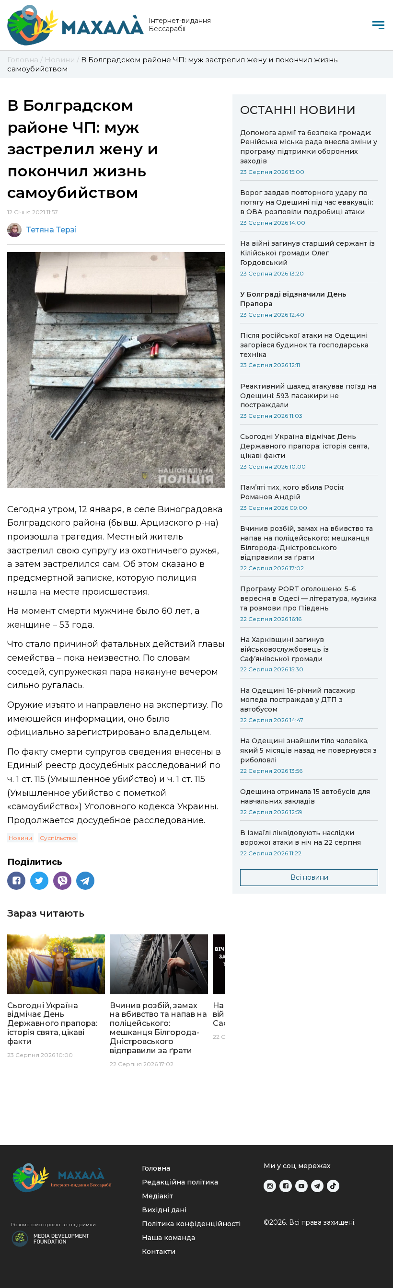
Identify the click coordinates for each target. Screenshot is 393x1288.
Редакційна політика (180, 1182)
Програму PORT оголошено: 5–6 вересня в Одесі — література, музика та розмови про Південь (308, 598)
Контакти (158, 1251)
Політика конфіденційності (191, 1223)
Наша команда (168, 1237)
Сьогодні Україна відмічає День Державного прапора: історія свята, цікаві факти (304, 446)
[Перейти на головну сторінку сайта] (75, 25)
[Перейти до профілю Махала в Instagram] (270, 1186)
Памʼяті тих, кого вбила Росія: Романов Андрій (292, 492)
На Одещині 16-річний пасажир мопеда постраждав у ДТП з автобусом (298, 700)
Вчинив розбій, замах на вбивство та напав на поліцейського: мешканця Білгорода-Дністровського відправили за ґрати (306, 543)
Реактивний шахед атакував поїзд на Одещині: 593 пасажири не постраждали (308, 396)
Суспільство (58, 837)
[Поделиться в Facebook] (16, 881)
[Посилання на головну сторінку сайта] (70, 1177)
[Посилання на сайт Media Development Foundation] (50, 1237)
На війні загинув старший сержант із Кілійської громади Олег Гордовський (307, 253)
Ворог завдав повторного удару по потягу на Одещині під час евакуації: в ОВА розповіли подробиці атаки (306, 202)
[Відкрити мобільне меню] (378, 25)
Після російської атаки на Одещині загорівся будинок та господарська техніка (304, 345)
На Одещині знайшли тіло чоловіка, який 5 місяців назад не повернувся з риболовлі (308, 750)
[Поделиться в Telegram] (85, 881)
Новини (20, 837)
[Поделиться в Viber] (62, 881)
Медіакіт (157, 1196)
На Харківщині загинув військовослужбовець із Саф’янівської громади (284, 649)
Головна (156, 1168)
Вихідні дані (164, 1210)
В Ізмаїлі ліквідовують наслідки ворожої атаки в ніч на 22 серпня (300, 837)
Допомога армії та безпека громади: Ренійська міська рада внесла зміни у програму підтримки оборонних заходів (308, 147)
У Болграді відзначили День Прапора (293, 299)
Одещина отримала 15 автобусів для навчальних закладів (305, 796)
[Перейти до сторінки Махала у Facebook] (285, 1186)
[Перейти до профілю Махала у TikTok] (333, 1186)
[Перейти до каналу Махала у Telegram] (317, 1186)
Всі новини (309, 877)
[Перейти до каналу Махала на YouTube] (301, 1186)
